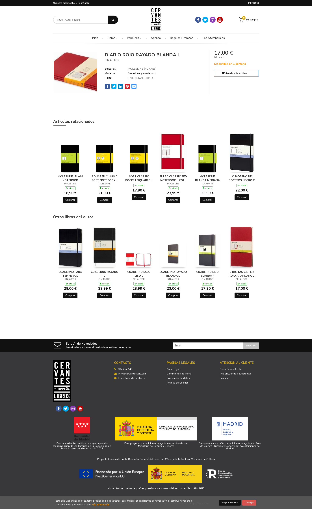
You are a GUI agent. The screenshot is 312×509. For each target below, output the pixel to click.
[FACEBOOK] (198, 20)
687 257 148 (125, 369)
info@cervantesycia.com (132, 373)
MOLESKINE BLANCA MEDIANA (207, 178)
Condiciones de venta (179, 373)
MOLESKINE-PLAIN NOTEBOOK (70, 178)
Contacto (84, 3)
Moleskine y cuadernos (142, 73)
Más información (100, 504)
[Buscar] (113, 20)
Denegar (249, 502)
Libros (111, 38)
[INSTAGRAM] (213, 20)
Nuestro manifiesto (64, 3)
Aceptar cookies (229, 502)
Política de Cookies (177, 382)
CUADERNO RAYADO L (104, 273)
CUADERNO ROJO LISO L (138, 273)
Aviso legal (173, 369)
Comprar (70, 200)
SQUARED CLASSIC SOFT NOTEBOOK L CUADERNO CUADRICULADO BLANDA (105, 178)
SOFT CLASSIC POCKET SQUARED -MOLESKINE (138, 178)
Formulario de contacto (131, 378)
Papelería (133, 38)
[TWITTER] (205, 20)
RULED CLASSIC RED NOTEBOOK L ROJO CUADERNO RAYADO (173, 178)
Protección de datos (178, 378)
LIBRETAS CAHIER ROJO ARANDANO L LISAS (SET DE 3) (242, 273)
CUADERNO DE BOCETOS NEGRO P (242, 178)
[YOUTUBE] (220, 20)
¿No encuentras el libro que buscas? (236, 376)
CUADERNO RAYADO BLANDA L (173, 273)
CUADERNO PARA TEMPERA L (70, 273)
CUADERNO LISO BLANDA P (207, 273)
